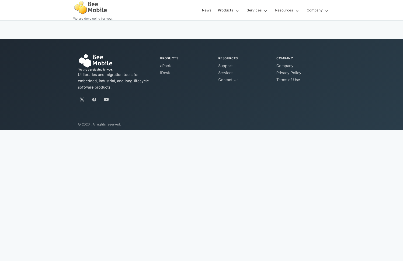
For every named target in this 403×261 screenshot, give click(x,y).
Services (254, 10)
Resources (284, 10)
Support (225, 65)
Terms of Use (288, 79)
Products (225, 10)
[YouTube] (106, 99)
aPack (165, 65)
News (206, 10)
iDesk (165, 72)
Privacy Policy (288, 72)
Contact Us (228, 79)
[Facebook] (94, 99)
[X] (82, 99)
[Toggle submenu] (237, 10)
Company (315, 10)
